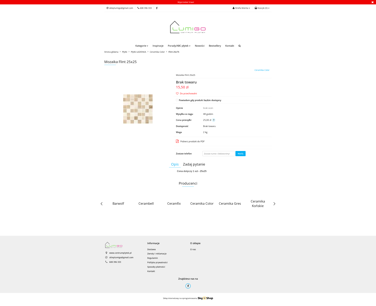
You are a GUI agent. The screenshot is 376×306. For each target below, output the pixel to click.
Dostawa (151, 249)
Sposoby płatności (156, 266)
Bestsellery (215, 45)
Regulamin (152, 258)
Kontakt (229, 45)
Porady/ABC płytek (178, 45)
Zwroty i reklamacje (157, 253)
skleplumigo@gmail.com (121, 257)
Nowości (199, 45)
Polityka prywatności (157, 262)
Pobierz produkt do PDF (192, 141)
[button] (262, 8)
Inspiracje (158, 45)
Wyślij (240, 153)
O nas (193, 249)
